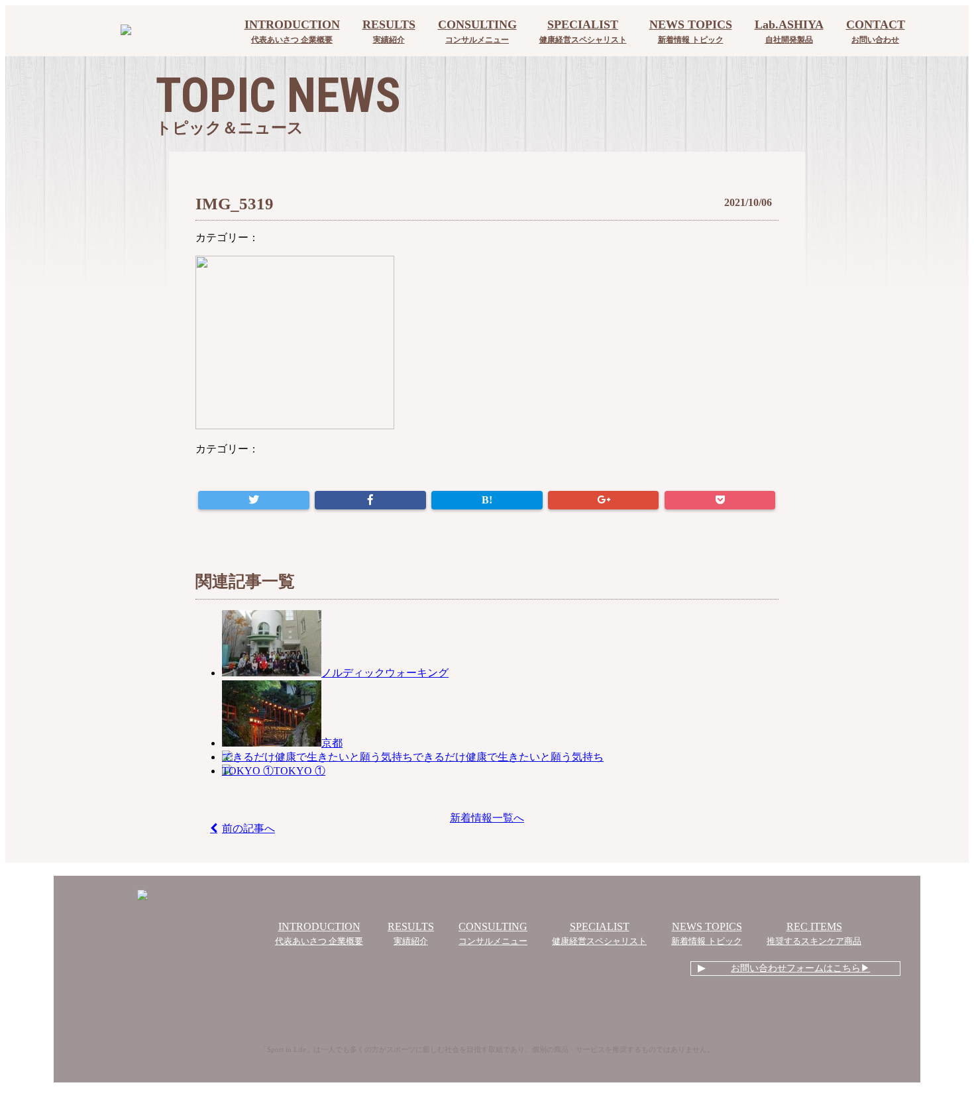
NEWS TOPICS (690, 31)
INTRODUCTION (292, 31)
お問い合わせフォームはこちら (796, 968)
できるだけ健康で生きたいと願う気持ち (508, 756)
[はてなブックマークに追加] (486, 500)
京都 (332, 743)
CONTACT (875, 31)
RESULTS (388, 31)
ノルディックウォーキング (385, 672)
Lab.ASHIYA (789, 31)
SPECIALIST (583, 31)
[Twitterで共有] (253, 500)
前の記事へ (248, 828)
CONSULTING (477, 31)
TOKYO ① (299, 770)
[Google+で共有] (603, 500)
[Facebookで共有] (370, 500)
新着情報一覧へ (487, 817)
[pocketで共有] (720, 500)
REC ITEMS (814, 933)
